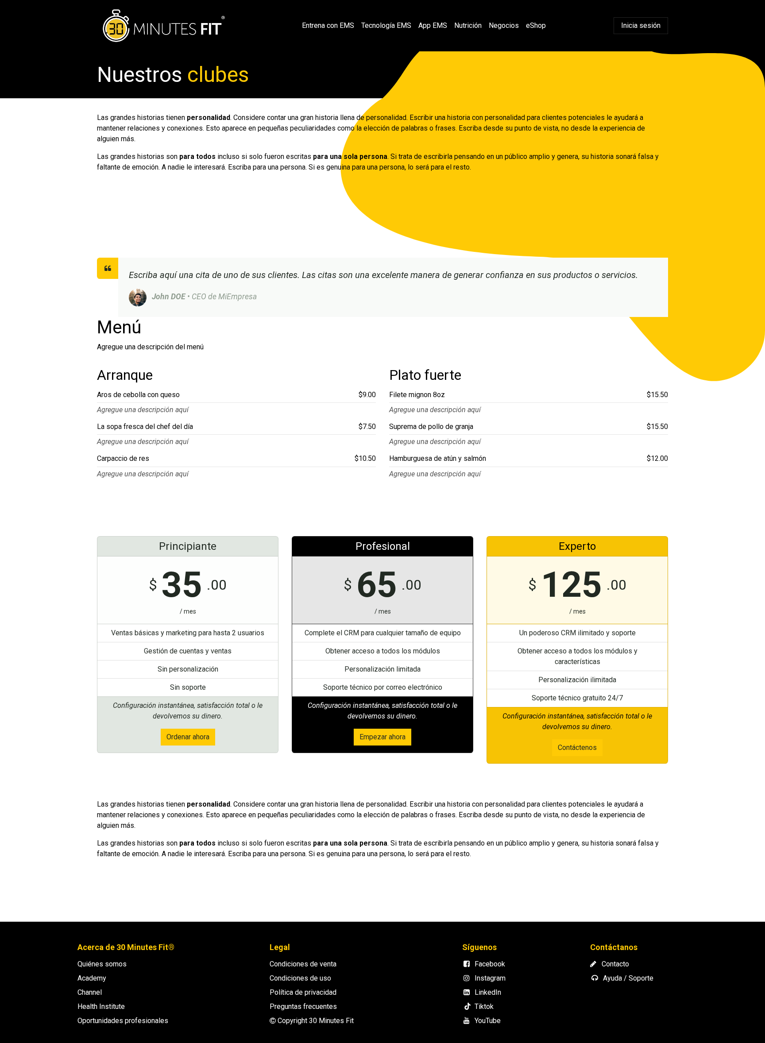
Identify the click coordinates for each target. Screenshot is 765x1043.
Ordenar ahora (187, 737)
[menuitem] (328, 26)
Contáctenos (577, 747)
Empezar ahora (382, 737)
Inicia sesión (641, 25)
